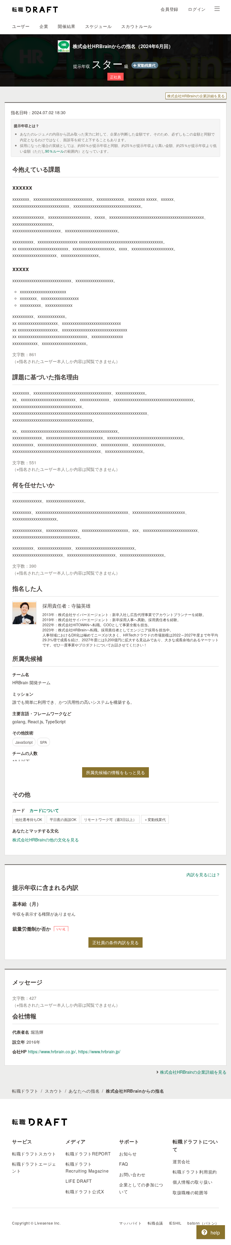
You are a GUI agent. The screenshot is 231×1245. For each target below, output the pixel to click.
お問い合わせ (132, 1174)
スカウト (54, 1091)
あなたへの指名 (84, 1091)
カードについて (44, 810)
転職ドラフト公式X (85, 1192)
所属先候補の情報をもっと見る (115, 772)
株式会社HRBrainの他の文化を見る (45, 840)
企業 (43, 26)
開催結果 (66, 26)
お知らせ (128, 1154)
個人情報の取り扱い (192, 1182)
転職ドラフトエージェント (34, 1167)
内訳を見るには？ (203, 874)
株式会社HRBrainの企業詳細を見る (196, 95)
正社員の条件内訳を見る (115, 942)
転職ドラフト (25, 1091)
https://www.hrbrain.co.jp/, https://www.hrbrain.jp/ (74, 1051)
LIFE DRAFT (79, 1181)
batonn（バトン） (203, 1222)
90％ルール (54, 151)
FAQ (123, 1164)
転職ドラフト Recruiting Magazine (87, 1167)
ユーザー (21, 26)
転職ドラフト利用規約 (195, 1172)
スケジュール (98, 26)
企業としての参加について (141, 1188)
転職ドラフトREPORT (88, 1154)
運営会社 (181, 1161)
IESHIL (175, 1222)
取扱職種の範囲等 (190, 1192)
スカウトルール (136, 26)
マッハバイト (130, 1222)
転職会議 (155, 1222)
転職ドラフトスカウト (34, 1154)
